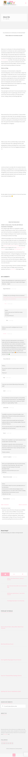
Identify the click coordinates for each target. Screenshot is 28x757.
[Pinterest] (6, 743)
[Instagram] (4, 743)
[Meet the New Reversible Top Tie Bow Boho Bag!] (3, 587)
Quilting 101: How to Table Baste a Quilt (11, 691)
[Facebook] (2, 743)
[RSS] (12, 743)
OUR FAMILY (5, 734)
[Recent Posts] (5, 574)
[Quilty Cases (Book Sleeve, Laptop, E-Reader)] (3, 580)
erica (6, 303)
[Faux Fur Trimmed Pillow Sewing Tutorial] (14, 668)
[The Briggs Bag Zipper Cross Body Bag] (3, 602)
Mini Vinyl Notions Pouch (7, 644)
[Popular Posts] (14, 574)
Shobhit (4, 333)
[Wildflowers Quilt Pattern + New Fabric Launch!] (3, 595)
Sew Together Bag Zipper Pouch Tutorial (11, 660)
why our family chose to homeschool (11, 245)
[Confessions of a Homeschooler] (9, 3)
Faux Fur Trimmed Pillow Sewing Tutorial (11, 675)
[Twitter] (10, 743)
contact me (13, 269)
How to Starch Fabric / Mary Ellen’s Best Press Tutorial (12, 627)
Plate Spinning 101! (18, 249)
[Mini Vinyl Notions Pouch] (14, 637)
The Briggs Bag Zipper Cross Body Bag (15, 600)
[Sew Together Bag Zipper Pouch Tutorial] (14, 652)
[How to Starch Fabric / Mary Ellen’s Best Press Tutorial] (14, 619)
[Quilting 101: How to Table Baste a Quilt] (14, 684)
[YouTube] (8, 743)
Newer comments (23, 504)
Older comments (5, 504)
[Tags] (22, 574)
